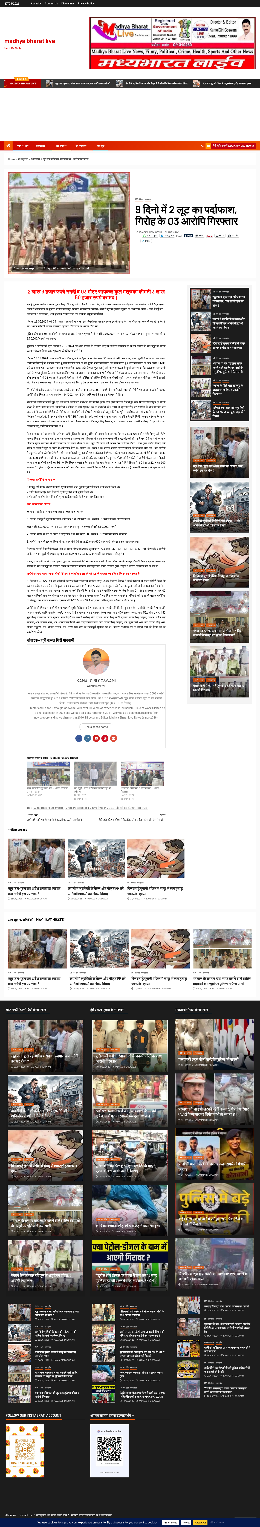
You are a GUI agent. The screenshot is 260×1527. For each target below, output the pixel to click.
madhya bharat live (29, 40)
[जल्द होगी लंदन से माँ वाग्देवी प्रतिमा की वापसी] (214, 1044)
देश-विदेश (60, 146)
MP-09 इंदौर (102, 1050)
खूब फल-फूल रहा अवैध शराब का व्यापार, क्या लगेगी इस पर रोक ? (83, 83)
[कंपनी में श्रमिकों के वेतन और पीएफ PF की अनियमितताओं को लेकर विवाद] (96, 858)
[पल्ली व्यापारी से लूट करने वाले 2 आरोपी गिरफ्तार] (48, 774)
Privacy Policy (86, 3)
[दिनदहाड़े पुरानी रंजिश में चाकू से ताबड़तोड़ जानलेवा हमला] (155, 858)
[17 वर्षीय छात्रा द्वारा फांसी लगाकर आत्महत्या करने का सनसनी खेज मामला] (188, 1389)
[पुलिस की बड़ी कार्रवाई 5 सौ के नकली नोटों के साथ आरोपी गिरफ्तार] (103, 1312)
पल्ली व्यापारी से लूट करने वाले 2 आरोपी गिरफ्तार (47, 788)
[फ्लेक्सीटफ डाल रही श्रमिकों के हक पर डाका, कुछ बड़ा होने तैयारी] (201, 410)
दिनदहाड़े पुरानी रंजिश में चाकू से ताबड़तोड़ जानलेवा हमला (227, 83)
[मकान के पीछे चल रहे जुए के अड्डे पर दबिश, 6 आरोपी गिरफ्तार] (201, 387)
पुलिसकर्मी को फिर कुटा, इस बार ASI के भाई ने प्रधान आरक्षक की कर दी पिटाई (142, 1353)
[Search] (202, 146)
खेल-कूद (100, 146)
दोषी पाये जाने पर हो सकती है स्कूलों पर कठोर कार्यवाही (54, 817)
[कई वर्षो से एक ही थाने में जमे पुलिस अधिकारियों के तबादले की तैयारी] (188, 1369)
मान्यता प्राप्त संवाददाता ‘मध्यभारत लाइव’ (91, 1515)
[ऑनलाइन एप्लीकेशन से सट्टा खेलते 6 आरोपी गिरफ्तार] (142, 774)
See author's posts (96, 727)
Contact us (51, 3)
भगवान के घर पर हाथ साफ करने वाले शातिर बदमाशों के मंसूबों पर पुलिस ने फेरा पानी (228, 367)
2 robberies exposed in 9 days (81, 808)
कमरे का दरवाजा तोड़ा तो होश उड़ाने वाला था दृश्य (128, 1225)
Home (11, 159)
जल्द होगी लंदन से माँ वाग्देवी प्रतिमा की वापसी (208, 1059)
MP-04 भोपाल (185, 1053)
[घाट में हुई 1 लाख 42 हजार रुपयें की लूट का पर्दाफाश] (95, 774)
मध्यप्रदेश (40, 146)
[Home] (8, 146)
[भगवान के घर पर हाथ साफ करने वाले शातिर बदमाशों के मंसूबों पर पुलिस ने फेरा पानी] (201, 365)
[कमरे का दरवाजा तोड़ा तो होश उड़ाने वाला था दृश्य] (130, 1210)
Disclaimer (67, 3)
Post (179, 236)
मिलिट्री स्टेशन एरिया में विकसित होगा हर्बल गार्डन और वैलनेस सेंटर (132, 817)
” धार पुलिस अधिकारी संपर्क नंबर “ (51, 1515)
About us (36, 3)
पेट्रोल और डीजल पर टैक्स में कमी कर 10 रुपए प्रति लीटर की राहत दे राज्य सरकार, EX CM (142, 1394)
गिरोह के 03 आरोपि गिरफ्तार (135, 808)
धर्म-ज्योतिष (81, 146)
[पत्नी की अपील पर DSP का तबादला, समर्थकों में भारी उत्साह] (188, 1348)
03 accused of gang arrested (48, 808)
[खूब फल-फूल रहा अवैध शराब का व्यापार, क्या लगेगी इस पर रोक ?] (36, 858)
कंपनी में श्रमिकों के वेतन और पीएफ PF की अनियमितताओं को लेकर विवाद (157, 83)
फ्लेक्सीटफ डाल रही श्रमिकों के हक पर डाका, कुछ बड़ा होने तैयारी (229, 412)
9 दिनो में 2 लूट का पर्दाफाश (110, 808)
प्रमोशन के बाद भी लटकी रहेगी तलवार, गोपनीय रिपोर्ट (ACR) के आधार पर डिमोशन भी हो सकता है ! (227, 1327)
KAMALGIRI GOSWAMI (150, 232)
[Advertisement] (130, 114)
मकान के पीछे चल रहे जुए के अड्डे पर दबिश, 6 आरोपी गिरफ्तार (228, 389)
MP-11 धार (22, 146)
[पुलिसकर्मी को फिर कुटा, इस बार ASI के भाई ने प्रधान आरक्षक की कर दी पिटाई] (103, 1353)
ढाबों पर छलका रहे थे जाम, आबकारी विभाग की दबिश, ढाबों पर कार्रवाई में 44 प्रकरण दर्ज (142, 1333)
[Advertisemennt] (172, 43)
